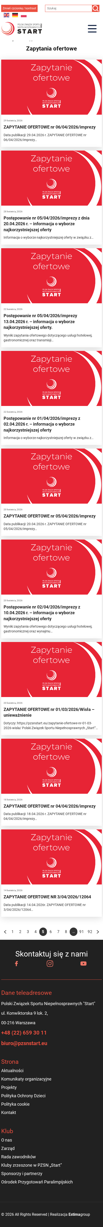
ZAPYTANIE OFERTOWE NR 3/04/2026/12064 (47, 896)
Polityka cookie (15, 1104)
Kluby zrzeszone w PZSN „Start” (31, 1165)
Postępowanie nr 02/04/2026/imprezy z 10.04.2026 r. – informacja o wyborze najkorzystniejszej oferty (42, 612)
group (79, 1214)
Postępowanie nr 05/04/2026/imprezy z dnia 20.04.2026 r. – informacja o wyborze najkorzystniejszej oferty (47, 223)
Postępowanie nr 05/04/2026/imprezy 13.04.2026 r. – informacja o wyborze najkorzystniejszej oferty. (40, 321)
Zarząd (8, 1148)
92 (90, 931)
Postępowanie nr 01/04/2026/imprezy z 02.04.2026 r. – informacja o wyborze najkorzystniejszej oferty (42, 424)
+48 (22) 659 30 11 (24, 1033)
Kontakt (8, 1112)
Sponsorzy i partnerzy (21, 1173)
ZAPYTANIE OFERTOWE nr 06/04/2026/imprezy (50, 126)
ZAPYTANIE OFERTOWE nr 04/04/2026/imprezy (50, 806)
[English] (7, 14)
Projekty (9, 1087)
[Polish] (24, 14)
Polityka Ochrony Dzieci (23, 1095)
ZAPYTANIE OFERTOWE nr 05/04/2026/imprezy (50, 515)
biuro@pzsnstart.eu (24, 1043)
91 (81, 931)
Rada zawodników (18, 1156)
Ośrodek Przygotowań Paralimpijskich (37, 1181)
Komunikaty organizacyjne (26, 1078)
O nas (6, 1140)
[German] (15, 14)
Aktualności (12, 1070)
